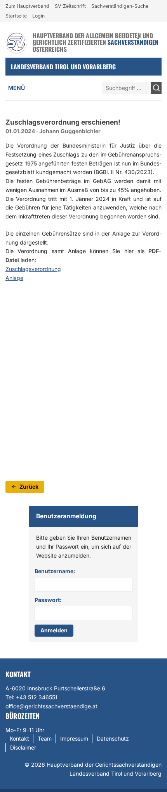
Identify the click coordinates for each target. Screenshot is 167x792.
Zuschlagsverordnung (33, 269)
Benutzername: (55, 571)
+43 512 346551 (36, 697)
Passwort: (48, 600)
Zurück (28, 486)
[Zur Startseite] (16, 43)
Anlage (14, 278)
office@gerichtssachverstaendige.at (51, 706)
